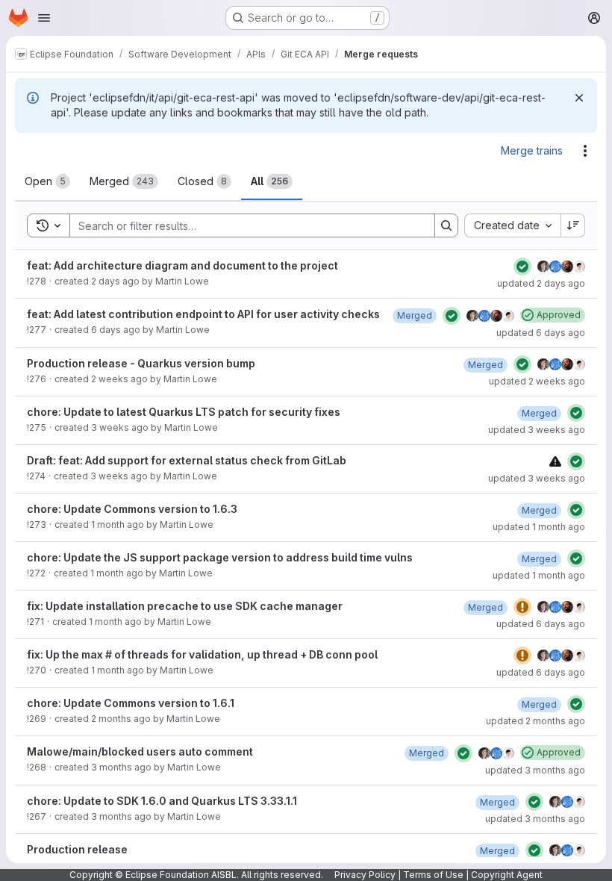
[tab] (47, 181)
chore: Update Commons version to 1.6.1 (130, 703)
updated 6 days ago (540, 332)
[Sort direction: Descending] (573, 225)
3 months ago (121, 767)
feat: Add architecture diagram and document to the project (182, 265)
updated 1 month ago (539, 526)
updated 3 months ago (535, 770)
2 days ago (115, 281)
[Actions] (585, 151)
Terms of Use (433, 874)
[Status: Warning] (522, 607)
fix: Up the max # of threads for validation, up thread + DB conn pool (202, 654)
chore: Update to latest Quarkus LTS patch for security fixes (183, 411)
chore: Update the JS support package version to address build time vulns (220, 557)
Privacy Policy (365, 874)
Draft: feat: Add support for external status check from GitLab (186, 460)
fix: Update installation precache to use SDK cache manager (185, 606)
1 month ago (117, 524)
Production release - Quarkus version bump (141, 363)
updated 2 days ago (541, 283)
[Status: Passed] (522, 266)
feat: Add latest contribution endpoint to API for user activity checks (203, 314)
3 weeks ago (120, 427)
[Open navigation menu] (44, 18)
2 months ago (121, 718)
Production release (77, 849)
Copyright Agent (507, 874)
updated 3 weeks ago (536, 429)
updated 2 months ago (535, 720)
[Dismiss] (579, 98)
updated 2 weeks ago (537, 381)
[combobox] (512, 225)
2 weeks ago (119, 379)
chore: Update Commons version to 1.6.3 (132, 508)
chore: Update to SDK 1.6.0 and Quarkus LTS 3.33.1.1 (162, 800)
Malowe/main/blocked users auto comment (140, 751)
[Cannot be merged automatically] (555, 461)
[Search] (446, 225)
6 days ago (115, 329)
